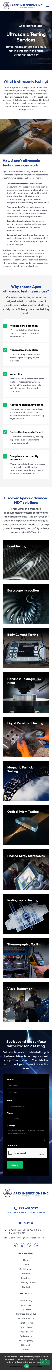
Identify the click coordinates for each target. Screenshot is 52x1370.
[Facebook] (15, 1245)
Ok (26, 1366)
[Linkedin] (22, 1245)
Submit (14, 1165)
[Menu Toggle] (47, 5)
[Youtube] (36, 1245)
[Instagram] (29, 1245)
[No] (45, 1362)
